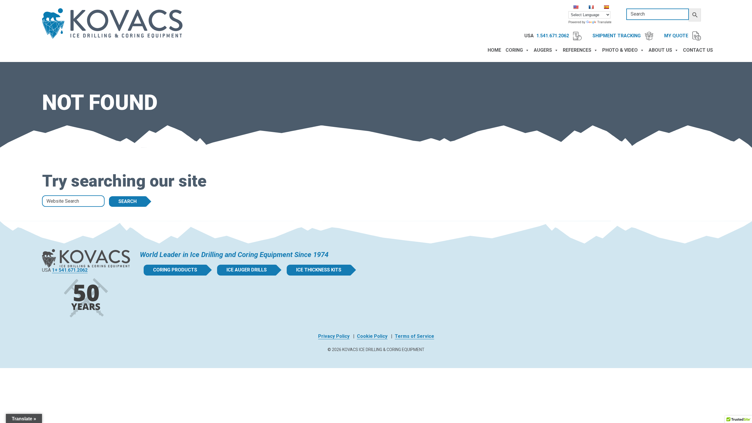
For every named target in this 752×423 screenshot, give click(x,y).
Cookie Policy (372, 336)
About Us (660, 50)
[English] (575, 7)
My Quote (676, 35)
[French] (591, 7)
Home (494, 50)
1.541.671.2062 (553, 35)
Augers (543, 50)
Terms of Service (414, 336)
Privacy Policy (334, 336)
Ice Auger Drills (246, 270)
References (577, 50)
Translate (604, 22)
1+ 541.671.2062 (70, 270)
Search (127, 201)
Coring (514, 50)
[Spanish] (606, 7)
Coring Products (175, 270)
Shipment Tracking (617, 35)
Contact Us (698, 50)
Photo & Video (620, 50)
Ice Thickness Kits (318, 270)
